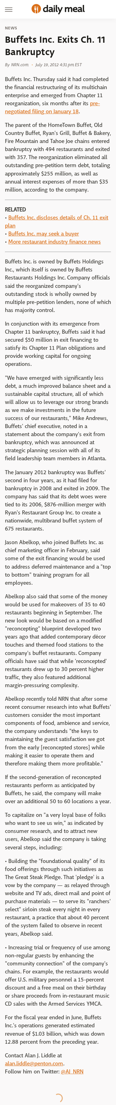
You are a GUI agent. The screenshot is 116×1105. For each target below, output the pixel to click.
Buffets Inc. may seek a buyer (43, 233)
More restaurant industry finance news (54, 241)
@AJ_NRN (72, 1071)
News (11, 28)
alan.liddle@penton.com (34, 1063)
